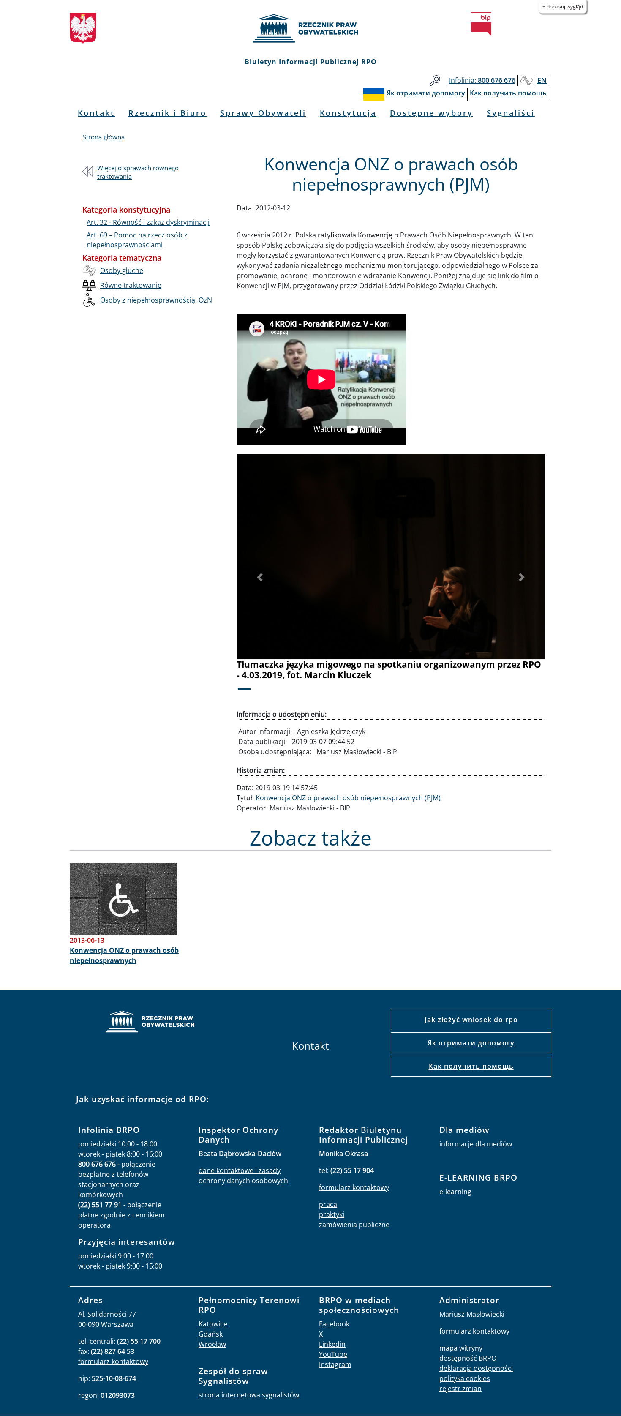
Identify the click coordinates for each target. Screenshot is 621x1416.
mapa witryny (460, 1348)
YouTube (333, 1354)
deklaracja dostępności (476, 1368)
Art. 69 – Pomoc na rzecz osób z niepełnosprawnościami (137, 239)
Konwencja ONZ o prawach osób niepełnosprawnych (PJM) (348, 797)
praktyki (331, 1214)
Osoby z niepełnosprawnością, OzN (156, 300)
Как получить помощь (471, 1066)
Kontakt (96, 113)
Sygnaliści (511, 113)
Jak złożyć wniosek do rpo (471, 1019)
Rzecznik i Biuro (167, 113)
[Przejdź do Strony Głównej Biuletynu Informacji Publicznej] (481, 24)
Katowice (213, 1324)
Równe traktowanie (130, 285)
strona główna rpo (150, 1023)
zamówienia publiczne (354, 1224)
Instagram (335, 1364)
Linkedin (332, 1344)
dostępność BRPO (467, 1358)
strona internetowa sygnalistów (249, 1395)
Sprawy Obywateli (263, 113)
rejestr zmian (460, 1388)
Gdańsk (211, 1334)
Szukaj (434, 80)
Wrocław (212, 1344)
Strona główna (104, 137)
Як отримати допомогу (471, 1043)
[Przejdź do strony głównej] (310, 28)
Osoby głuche (121, 270)
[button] (260, 577)
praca (328, 1204)
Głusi (526, 80)
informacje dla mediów (475, 1144)
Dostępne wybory (431, 113)
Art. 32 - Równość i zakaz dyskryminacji (148, 222)
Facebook (334, 1324)
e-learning (455, 1191)
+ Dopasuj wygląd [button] (562, 6)
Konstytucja (348, 113)
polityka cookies (464, 1378)
